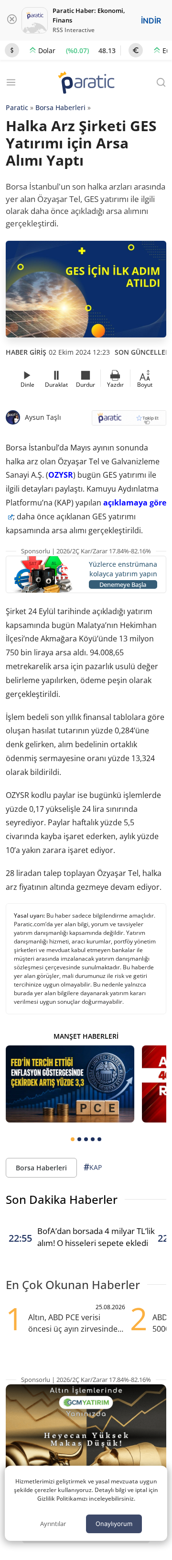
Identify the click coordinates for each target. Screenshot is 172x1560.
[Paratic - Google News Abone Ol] (129, 421)
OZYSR (60, 475)
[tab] (73, 1139)
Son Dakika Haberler (62, 1199)
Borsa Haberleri (60, 107)
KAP (93, 1167)
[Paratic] (86, 83)
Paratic (17, 107)
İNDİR (151, 20)
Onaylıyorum (114, 1523)
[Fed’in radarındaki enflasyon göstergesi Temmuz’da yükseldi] (70, 1083)
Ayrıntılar (53, 1523)
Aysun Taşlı (43, 417)
